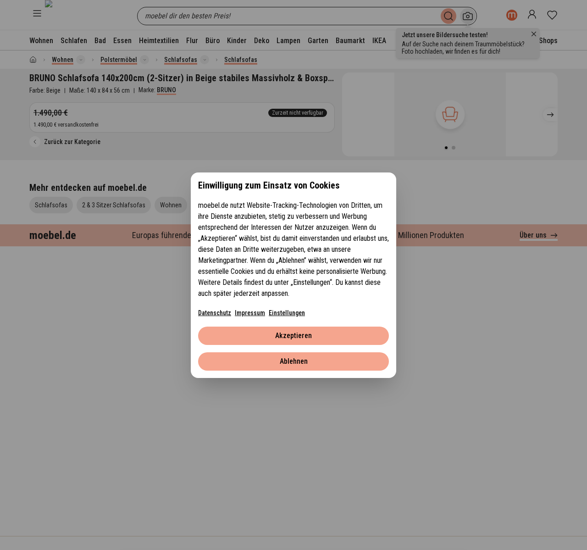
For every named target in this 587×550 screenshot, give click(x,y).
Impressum (250, 313)
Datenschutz (214, 313)
